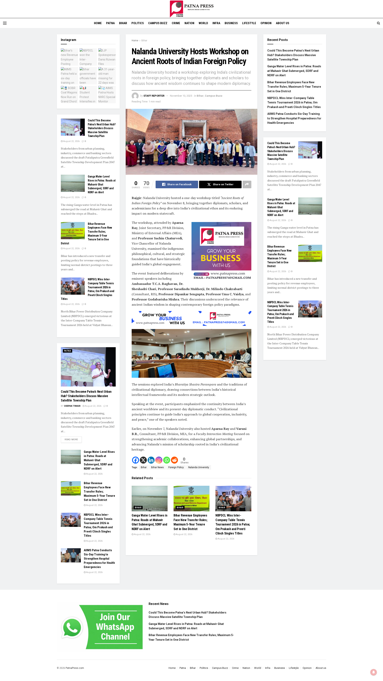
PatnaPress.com (75, 668)
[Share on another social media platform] (247, 184)
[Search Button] (378, 23)
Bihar (123, 23)
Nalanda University (198, 467)
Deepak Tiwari (72, 406)
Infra (216, 23)
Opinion (266, 23)
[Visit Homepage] (191, 9)
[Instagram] (158, 460)
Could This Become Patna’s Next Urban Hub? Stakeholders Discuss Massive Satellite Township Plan (101, 128)
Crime (176, 23)
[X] (143, 460)
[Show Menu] (5, 23)
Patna (110, 23)
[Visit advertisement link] (221, 252)
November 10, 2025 (181, 95)
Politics (137, 23)
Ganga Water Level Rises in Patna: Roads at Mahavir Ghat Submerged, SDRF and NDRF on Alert (101, 184)
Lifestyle (249, 23)
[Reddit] (174, 460)
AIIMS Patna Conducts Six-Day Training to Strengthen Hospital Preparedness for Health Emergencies (99, 558)
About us (282, 23)
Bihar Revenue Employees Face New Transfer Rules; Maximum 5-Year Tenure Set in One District (99, 491)
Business (231, 23)
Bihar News (157, 467)
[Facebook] (135, 460)
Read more (73, 438)
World (203, 23)
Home (98, 23)
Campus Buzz (157, 23)
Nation (189, 23)
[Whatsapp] (166, 460)
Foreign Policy (176, 467)
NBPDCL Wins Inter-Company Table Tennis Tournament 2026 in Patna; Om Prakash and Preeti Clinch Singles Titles (232, 524)
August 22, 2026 (141, 534)
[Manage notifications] (373, 672)
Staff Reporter (153, 95)
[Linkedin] (151, 460)
